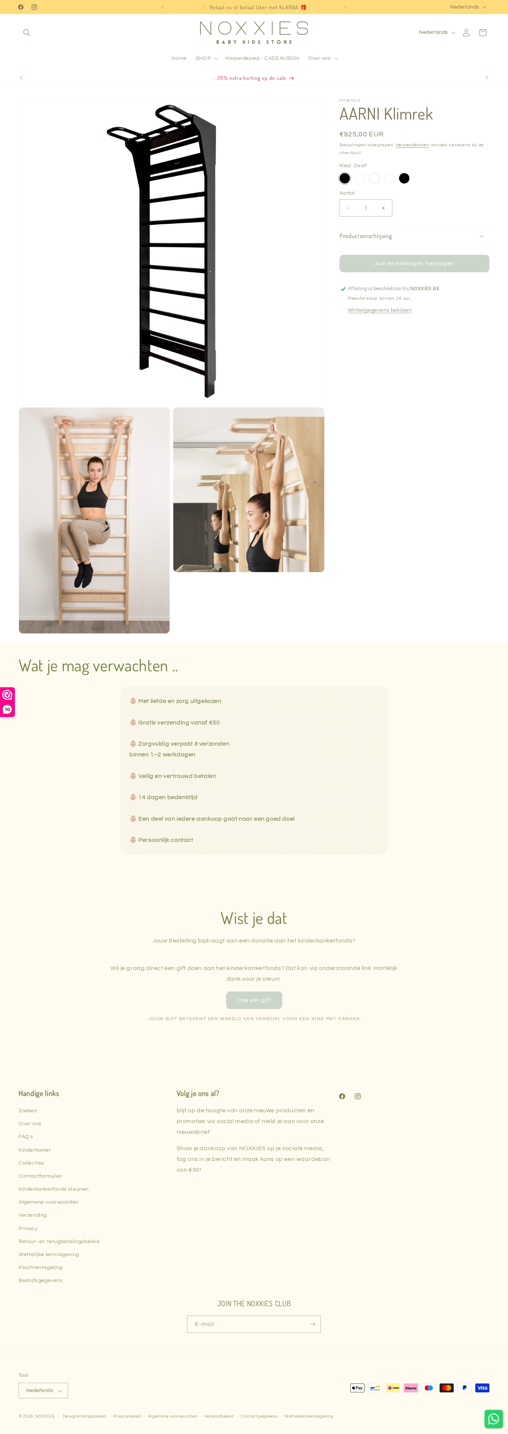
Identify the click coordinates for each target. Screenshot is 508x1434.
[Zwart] (345, 178)
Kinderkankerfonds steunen (54, 1189)
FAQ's (26, 1137)
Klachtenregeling (40, 1268)
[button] (27, 33)
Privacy (28, 1228)
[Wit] (359, 178)
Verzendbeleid (219, 1416)
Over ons (30, 1123)
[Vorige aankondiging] (162, 7)
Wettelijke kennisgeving (49, 1254)
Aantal (347, 193)
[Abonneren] (312, 1324)
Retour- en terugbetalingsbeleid (59, 1241)
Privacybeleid (127, 1416)
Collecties (31, 1163)
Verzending (33, 1215)
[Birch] (374, 178)
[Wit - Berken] (389, 178)
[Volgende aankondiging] (345, 7)
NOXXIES (45, 1417)
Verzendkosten (413, 145)
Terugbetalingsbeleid (84, 1416)
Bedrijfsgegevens (41, 1281)
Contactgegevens (259, 1416)
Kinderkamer (35, 1150)
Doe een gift (254, 1000)
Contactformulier (40, 1176)
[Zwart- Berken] (404, 178)
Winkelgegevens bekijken (380, 310)
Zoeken (28, 1110)
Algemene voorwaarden (49, 1202)
